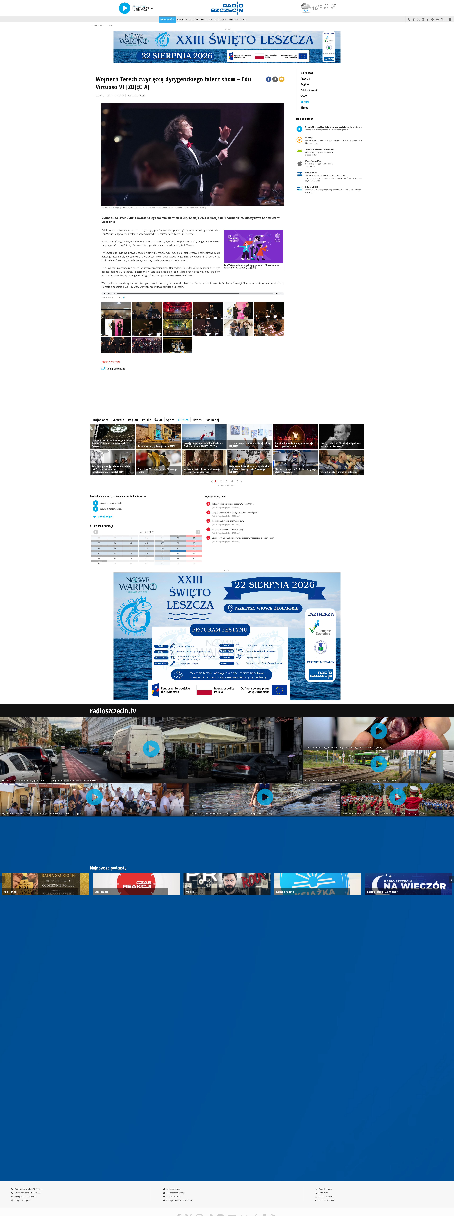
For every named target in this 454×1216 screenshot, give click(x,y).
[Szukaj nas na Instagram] (199, 1214)
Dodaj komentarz (116, 368)
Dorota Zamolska (137, 95)
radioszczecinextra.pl (175, 1192)
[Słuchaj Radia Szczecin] (124, 8)
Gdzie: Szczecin (110, 362)
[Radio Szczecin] (227, 8)
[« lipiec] (101, 532)
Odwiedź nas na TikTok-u (428, 19)
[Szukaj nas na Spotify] (220, 1214)
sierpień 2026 (147, 531)
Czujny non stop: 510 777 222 (27, 1192)
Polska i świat (308, 90)
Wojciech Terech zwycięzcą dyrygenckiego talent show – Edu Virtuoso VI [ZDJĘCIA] (173, 83)
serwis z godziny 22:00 (111, 502)
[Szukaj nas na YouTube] (232, 1214)
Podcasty (182, 19)
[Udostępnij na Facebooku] (269, 79)
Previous (2, 879)
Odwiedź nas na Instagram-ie (423, 19)
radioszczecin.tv (113, 711)
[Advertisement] (161, 393)
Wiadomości (167, 19)
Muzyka (194, 19)
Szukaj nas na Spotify (432, 19)
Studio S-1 (220, 19)
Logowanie (323, 1192)
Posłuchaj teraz (325, 1189)
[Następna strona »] (241, 481)
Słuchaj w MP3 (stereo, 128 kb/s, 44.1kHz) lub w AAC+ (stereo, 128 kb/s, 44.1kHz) (333, 140)
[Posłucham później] (124, 297)
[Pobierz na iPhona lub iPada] (255, 1214)
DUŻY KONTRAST (326, 1200)
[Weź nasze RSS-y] (274, 1214)
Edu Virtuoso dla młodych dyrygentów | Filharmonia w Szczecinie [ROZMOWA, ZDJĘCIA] (251, 266)
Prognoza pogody (22, 1200)
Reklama (233, 19)
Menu (450, 19)
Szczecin (305, 78)
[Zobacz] (227, 47)
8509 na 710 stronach (226, 485)
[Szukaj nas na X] (188, 1214)
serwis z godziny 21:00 (111, 508)
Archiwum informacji (101, 526)
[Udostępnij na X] (275, 79)
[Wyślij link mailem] (281, 79)
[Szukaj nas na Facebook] (179, 1214)
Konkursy (206, 19)
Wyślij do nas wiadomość (437, 19)
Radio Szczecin (99, 25)
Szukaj (442, 19)
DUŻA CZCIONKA (326, 1196)
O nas (244, 19)
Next (451, 879)
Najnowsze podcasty (108, 868)
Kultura (111, 25)
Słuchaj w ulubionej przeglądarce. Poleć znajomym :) (333, 128)
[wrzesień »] (192, 532)
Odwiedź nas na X (418, 19)
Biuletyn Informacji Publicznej (179, 1200)
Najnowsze (307, 73)
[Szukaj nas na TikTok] (210, 1214)
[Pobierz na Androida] (244, 1214)
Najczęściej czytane (215, 496)
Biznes (304, 107)
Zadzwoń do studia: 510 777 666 (28, 1189)
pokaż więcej (105, 516)
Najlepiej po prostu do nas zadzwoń (409, 19)
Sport (303, 96)
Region (304, 84)
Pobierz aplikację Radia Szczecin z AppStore (319, 164)
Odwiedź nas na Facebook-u (413, 19)
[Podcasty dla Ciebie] (264, 1214)
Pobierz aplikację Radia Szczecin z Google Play (319, 152)
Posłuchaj (212, 419)
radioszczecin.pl (173, 1189)
